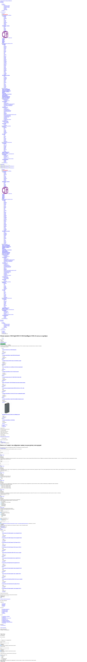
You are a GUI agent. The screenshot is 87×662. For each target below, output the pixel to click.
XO (4, 55)
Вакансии (3, 605)
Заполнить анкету (3, 448)
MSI (4, 137)
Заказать (3, 358)
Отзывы (3, 425)
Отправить (2, 524)
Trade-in (5, 326)
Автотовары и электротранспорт (9, 153)
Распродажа (6, 14)
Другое (5, 30)
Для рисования (6, 122)
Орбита (5, 65)
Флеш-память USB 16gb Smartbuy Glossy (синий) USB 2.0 (11, 573)
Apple (5, 16)
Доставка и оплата (7, 5)
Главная (1, 0)
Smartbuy (5, 61)
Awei (5, 205)
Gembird (5, 73)
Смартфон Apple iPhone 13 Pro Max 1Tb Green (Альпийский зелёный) (13, 393)
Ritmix (5, 214)
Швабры (5, 113)
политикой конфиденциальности (23, 523)
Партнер (3, 603)
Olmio (5, 49)
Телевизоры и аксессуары (8, 142)
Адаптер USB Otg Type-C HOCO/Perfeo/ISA (9, 349)
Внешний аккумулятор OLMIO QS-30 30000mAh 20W (11, 414)
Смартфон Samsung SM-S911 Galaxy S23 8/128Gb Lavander (11, 360)
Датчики (5, 263)
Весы (5, 267)
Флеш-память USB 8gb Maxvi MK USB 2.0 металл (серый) (11, 552)
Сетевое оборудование (7, 119)
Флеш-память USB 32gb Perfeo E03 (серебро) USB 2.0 (10, 583)
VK (4, 83)
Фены (5, 106)
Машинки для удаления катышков (9, 259)
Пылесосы (5, 118)
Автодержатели (6, 312)
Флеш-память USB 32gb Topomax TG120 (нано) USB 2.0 (11, 542)
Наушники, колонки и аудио (8, 43)
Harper (5, 147)
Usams (5, 58)
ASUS (5, 136)
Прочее (5, 157)
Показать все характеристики (4, 436)
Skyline (5, 303)
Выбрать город (3, 661)
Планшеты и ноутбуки (7, 281)
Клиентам (3, 4)
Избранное (10, 0)
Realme (5, 56)
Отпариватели (6, 108)
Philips (5, 185)
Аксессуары (5, 88)
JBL (4, 200)
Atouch (5, 133)
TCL (4, 129)
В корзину (3, 369)
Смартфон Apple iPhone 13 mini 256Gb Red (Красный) (11, 355)
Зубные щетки (6, 258)
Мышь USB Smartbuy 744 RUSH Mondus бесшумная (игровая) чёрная (13, 382)
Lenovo (5, 138)
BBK (5, 148)
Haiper (5, 151)
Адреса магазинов (3, 627)
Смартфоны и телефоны (7, 15)
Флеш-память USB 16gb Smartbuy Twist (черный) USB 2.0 (11, 588)
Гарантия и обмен (7, 7)
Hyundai (5, 145)
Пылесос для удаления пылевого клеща (10, 114)
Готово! (1, 529)
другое (5, 218)
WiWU (5, 223)
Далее (3, 472)
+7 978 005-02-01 (3, 329)
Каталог (4, 0)
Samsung (5, 18)
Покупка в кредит (7, 6)
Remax (5, 74)
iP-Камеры (5, 99)
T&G (5, 236)
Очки (5, 124)
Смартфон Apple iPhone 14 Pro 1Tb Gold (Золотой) (10, 371)
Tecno (5, 66)
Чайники (5, 112)
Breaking (5, 68)
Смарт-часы (10, 37)
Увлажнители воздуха (7, 111)
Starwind (5, 149)
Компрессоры (6, 155)
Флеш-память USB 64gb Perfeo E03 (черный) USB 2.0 (11, 562)
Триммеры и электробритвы (8, 104)
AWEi (5, 80)
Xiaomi (5, 17)
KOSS (5, 60)
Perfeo (5, 64)
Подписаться (2, 596)
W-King (5, 232)
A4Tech (5, 72)
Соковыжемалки (6, 272)
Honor (5, 180)
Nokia (5, 26)
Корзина (7, 0)
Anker (5, 67)
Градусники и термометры (8, 105)
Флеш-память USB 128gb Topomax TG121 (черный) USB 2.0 (12, 537)
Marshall (5, 70)
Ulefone (5, 24)
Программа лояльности (5, 609)
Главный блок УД (6, 100)
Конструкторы (6, 121)
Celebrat (5, 54)
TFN (4, 52)
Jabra (4, 209)
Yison (5, 227)
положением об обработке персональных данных (9, 523)
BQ (4, 19)
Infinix (5, 23)
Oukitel (5, 21)
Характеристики (4, 424)
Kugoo (5, 317)
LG (4, 144)
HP (4, 290)
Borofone (5, 46)
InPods (5, 57)
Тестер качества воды (7, 115)
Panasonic (5, 63)
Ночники (5, 117)
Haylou (5, 50)
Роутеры (5, 120)
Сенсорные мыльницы (7, 110)
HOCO (5, 47)
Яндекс (5, 79)
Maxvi (5, 28)
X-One (5, 69)
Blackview (5, 22)
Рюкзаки (5, 125)
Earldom (5, 62)
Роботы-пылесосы (7, 109)
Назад (1, 472)
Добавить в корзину (3, 342)
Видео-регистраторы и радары (8, 158)
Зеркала (5, 102)
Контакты (5, 8)
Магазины (2, 2)
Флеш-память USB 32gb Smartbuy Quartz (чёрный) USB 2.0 (12, 568)
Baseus (5, 51)
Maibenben (5, 141)
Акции (3, 322)
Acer (4, 135)
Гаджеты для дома (6, 98)
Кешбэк (3, 10)
